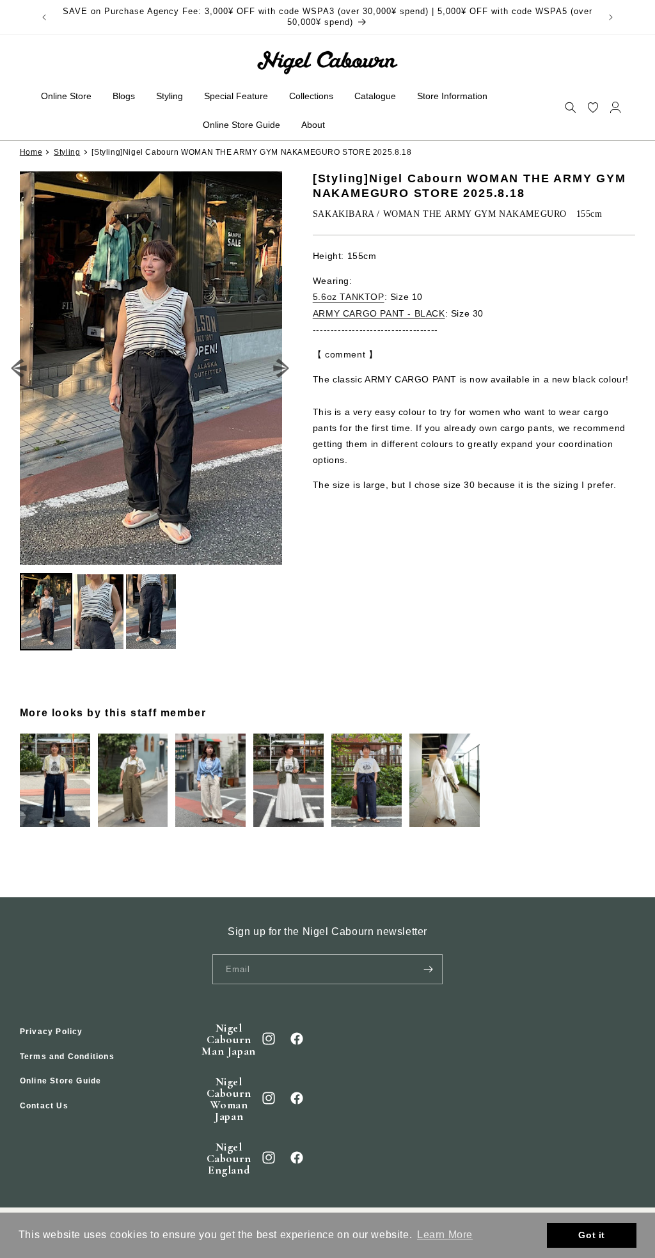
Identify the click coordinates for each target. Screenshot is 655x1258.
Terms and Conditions (67, 1056)
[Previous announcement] (44, 17)
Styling (67, 152)
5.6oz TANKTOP (348, 297)
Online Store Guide (61, 1080)
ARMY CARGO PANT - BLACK (379, 313)
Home (31, 152)
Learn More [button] (445, 1234)
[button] (570, 107)
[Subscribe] (428, 969)
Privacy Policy (51, 1031)
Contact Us (44, 1105)
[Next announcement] (611, 17)
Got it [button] (591, 1235)
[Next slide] (281, 368)
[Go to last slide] (19, 368)
